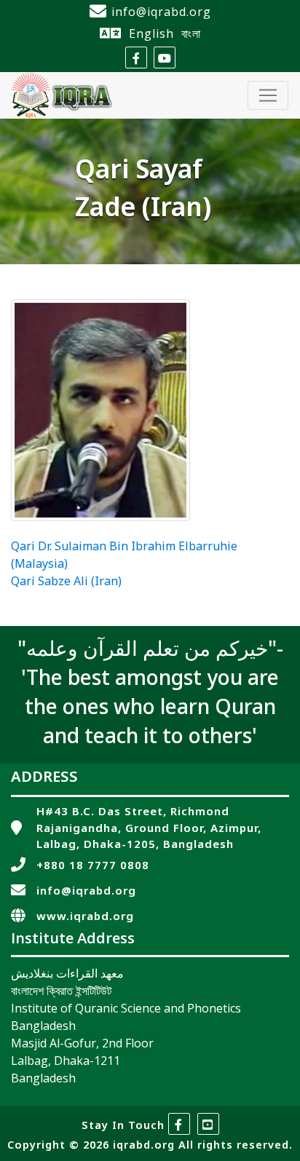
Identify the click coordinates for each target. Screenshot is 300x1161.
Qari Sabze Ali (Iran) (66, 582)
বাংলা (191, 33)
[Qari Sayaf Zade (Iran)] (100, 410)
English (151, 33)
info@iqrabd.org (161, 12)
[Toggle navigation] (268, 95)
